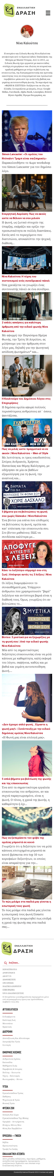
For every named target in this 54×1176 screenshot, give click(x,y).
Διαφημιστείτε (9, 979)
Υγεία (5, 1086)
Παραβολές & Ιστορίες (12, 1069)
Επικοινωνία (9, 989)
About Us (7, 976)
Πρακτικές (7, 1027)
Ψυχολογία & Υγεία (11, 1100)
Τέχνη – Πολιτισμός (11, 1076)
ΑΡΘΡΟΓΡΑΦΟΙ (9, 972)
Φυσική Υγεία (9, 1103)
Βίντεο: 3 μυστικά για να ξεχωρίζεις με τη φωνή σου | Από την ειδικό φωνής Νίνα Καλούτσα (26, 641)
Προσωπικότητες (10, 1145)
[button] (48, 13)
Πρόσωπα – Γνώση (12, 1136)
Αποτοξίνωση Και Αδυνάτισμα (16, 1038)
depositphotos (10, 969)
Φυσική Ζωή (8, 1108)
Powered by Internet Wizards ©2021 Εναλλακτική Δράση (33, 1172)
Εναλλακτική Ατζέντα (14, 1154)
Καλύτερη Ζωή (9, 1020)
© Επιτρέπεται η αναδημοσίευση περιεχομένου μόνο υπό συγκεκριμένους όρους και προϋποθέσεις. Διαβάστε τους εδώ (26, 999)
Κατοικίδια (7, 1062)
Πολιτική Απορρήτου (12, 986)
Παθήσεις (7, 1096)
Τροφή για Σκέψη (10, 1149)
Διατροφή (7, 1031)
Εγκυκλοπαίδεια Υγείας (13, 1093)
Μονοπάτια (8, 1023)
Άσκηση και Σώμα (11, 1114)
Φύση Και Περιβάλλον (12, 1128)
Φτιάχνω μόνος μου (12, 1125)
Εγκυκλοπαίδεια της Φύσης (16, 1118)
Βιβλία (5, 1142)
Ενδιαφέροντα (9, 1016)
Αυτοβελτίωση (10, 1009)
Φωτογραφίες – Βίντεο (12, 1079)
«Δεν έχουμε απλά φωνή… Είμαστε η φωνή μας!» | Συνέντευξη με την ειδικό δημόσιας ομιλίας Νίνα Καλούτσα (26, 729)
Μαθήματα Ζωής (10, 1065)
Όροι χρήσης (8, 983)
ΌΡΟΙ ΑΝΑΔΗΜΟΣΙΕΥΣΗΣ (13, 993)
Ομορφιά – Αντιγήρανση (13, 1121)
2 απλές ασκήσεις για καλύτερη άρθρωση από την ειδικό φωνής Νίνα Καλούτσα (25, 327)
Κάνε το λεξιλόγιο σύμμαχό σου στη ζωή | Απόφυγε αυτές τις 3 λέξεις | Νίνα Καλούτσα (26, 574)
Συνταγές (7, 1045)
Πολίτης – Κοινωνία (11, 1072)
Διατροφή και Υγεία (11, 1041)
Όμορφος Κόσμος (12, 1052)
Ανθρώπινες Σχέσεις (11, 1059)
